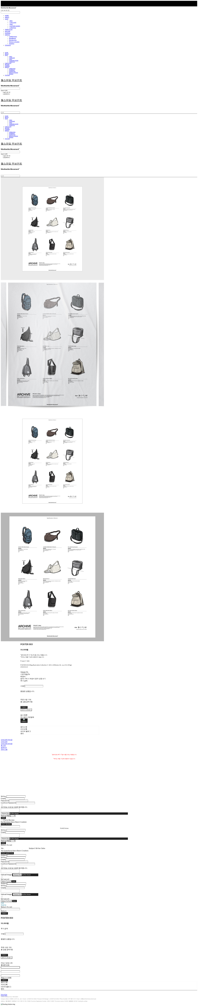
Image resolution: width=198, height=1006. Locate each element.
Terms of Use (4, 994)
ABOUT (7, 17)
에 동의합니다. (14, 807)
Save (13, 881)
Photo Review (8, 820)
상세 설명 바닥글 (6, 744)
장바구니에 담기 (6, 957)
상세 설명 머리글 (6, 740)
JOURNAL (8, 33)
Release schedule (14, 42)
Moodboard (12, 38)
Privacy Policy (4, 995)
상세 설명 (4, 742)
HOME (7, 15)
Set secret (5, 879)
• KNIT (11, 24)
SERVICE (7, 35)
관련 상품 (4, 749)
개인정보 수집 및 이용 (9, 807)
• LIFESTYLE (12, 28)
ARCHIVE (7, 31)
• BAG (10, 21)
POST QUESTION (7, 853)
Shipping (11, 43)
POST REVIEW (6, 824)
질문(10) (4, 748)
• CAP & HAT (12, 22)
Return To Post (6, 901)
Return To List (6, 881)
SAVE (3, 818)
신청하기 (4, 980)
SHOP (6, 19)
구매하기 (4, 913)
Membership (12, 40)
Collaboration (13, 36)
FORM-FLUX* (9, 29)
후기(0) (3, 746)
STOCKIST (8, 45)
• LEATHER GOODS (14, 26)
